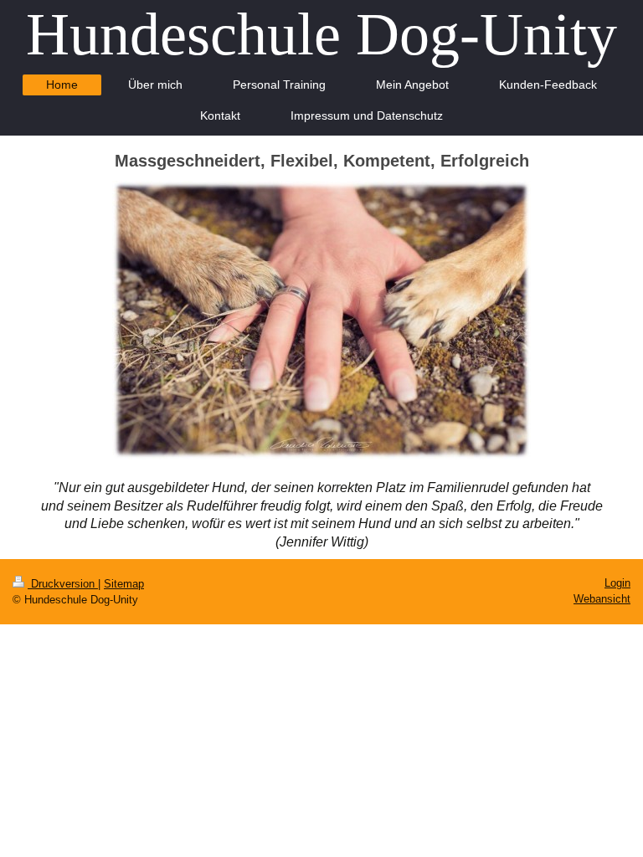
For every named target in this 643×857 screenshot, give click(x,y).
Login (617, 583)
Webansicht (602, 599)
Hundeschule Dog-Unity (321, 34)
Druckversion (63, 583)
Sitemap (124, 583)
